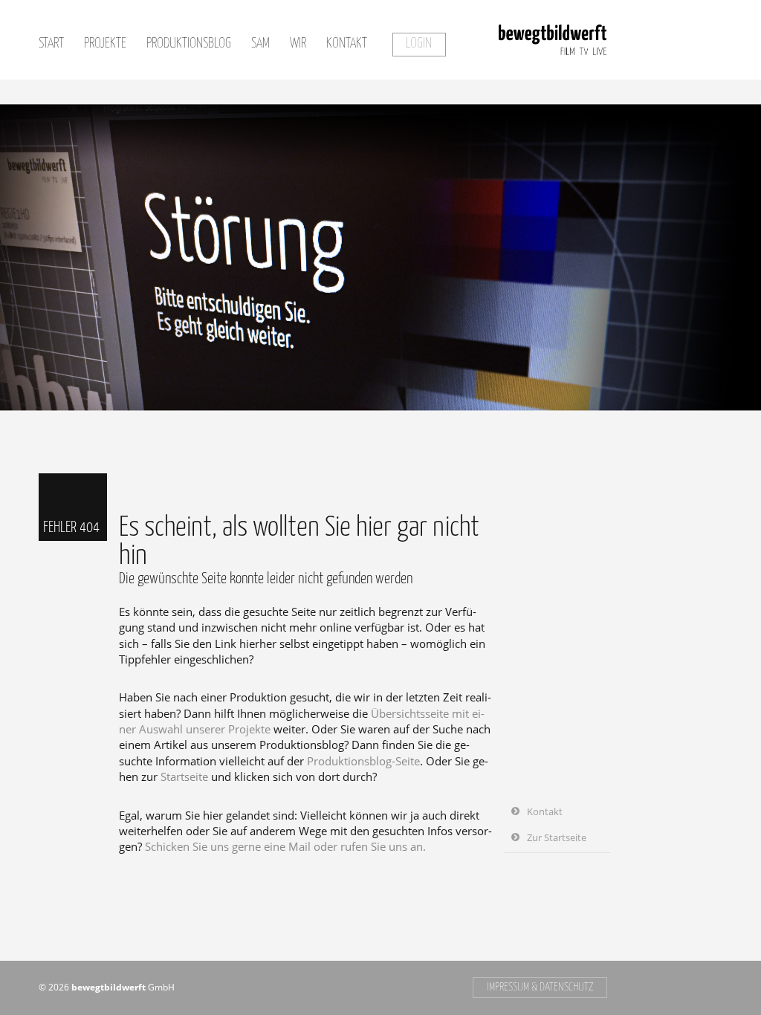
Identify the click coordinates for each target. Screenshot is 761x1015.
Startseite (184, 776)
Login (419, 44)
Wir (298, 44)
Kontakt (346, 44)
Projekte (105, 44)
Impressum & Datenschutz (540, 987)
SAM (260, 44)
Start (51, 44)
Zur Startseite (556, 837)
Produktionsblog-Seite (363, 760)
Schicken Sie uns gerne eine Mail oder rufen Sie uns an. (285, 846)
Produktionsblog (188, 44)
